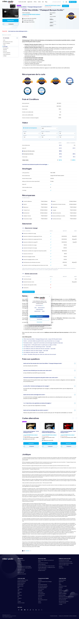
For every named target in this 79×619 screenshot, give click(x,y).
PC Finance (20, 595)
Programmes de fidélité (43, 578)
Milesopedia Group (21, 569)
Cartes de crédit (21, 578)
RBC (18, 596)
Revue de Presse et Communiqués (24, 566)
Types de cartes (62, 578)
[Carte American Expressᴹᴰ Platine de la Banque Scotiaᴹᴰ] (49, 426)
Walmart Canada (21, 602)
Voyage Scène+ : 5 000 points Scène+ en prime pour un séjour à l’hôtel (40, 344)
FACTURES (43, 135)
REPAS (60, 131)
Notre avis (5, 51)
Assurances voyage (63, 586)
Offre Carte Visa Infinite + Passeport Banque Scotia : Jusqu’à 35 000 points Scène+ (43, 339)
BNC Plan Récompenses (42, 586)
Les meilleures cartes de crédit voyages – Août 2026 (36, 350)
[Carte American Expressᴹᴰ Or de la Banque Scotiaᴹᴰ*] (31, 426)
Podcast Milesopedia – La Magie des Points (46, 567)
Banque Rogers (20, 584)
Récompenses (5, 48)
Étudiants (61, 592)
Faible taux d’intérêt (62, 593)
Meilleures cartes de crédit (65, 558)
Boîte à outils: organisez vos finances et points (46, 561)
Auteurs (19, 561)
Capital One (20, 589)
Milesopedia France (21, 570)
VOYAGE (24, 135)
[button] (73, 418)
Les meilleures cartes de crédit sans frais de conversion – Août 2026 (39, 348)
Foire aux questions (6, 52)
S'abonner (73, 1)
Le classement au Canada (64, 560)
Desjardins (20, 592)
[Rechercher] (63, 2)
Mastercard (61, 581)
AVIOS (39, 583)
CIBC (18, 590)
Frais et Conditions (6, 43)
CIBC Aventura (41, 589)
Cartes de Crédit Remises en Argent (66, 563)
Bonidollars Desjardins (42, 587)
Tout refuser (39, 319)
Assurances (61, 567)
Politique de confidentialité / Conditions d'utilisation (68, 615)
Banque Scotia (20, 586)
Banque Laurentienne (22, 581)
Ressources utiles (42, 558)
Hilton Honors (40, 592)
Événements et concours (43, 562)
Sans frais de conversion (63, 601)
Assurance (5, 49)
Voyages (60, 604)
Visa (60, 583)
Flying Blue (40, 590)
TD (18, 599)
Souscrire (10, 20)
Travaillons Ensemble (53, 615)
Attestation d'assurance (28, 291)
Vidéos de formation (42, 568)
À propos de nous (21, 560)
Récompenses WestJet (42, 599)
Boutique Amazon (41, 570)
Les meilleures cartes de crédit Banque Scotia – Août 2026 (37, 346)
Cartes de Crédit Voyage (64, 564)
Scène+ (39, 601)
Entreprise (61, 587)
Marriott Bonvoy (41, 595)
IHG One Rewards (41, 593)
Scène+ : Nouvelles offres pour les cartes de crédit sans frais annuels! (40, 354)
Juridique (4, 55)
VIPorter (39, 602)
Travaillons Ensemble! (22, 573)
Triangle (19, 601)
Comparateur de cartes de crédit (65, 561)
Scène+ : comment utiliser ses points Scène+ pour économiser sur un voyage (42, 341)
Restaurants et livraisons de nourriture (66, 596)
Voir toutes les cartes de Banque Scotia (17, 31)
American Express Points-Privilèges (45, 581)
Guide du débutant (42, 564)
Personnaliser (39, 321)
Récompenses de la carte (8, 41)
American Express (62, 580)
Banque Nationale (21, 583)
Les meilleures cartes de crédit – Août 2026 (34, 352)
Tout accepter (39, 316)
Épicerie (24, 131)
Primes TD (40, 596)
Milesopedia (20, 558)
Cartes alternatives (6, 54)
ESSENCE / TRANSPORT (45, 131)
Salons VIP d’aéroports (63, 598)
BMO (18, 587)
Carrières (19, 564)
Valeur (4, 44)
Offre (4, 40)
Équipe (19, 563)
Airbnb (60, 584)
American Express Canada (23, 580)
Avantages (5, 46)
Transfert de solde (62, 602)
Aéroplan (60, 566)
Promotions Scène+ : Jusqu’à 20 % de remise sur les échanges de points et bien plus (43, 343)
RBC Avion (40, 598)
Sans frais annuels (62, 599)
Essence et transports (63, 590)
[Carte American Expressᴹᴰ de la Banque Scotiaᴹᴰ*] (68, 426)
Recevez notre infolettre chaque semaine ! (46, 565)
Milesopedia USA (21, 572)
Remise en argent (62, 595)
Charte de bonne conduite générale (25, 567)
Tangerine (19, 598)
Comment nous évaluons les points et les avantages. (35, 164)
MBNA (19, 593)
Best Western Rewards (42, 584)
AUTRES (60, 135)
